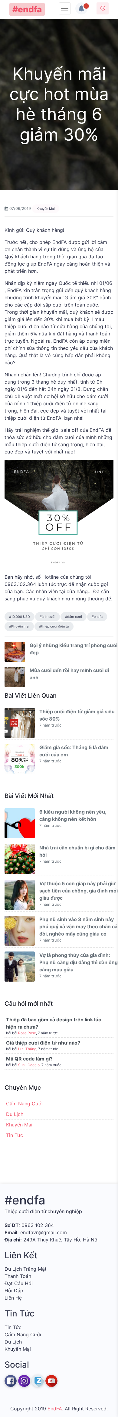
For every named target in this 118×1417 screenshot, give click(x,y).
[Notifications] (81, 8)
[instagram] (24, 1381)
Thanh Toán (18, 1276)
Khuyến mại (20, 626)
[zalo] (38, 1381)
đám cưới (74, 617)
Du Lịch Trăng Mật (26, 1269)
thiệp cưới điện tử (55, 626)
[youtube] (51, 1381)
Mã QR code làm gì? (29, 1059)
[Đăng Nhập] (103, 8)
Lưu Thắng (27, 1049)
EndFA (55, 1409)
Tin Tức (14, 1135)
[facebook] (11, 1381)
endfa (98, 617)
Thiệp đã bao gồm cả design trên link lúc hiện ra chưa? (53, 1023)
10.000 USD (20, 617)
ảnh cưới (48, 617)
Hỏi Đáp (14, 1291)
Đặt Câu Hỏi (19, 1283)
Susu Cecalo (29, 1065)
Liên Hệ (13, 1298)
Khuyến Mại (46, 209)
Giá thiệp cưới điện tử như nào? (43, 1043)
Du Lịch (14, 1114)
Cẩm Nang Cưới (24, 1104)
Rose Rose (27, 1033)
